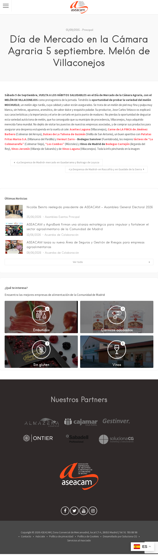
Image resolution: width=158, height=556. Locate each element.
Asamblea (51, 216)
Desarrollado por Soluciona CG (120, 536)
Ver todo (78, 262)
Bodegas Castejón (118, 144)
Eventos (63, 216)
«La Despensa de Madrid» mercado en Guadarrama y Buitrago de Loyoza (57, 162)
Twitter (74, 512)
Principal (87, 30)
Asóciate (40, 536)
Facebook (65, 512)
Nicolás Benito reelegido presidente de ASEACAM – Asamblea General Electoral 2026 (90, 207)
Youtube (83, 512)
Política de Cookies (88, 536)
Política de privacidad (61, 536)
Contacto (26, 536)
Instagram (93, 512)
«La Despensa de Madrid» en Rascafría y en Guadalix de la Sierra (105, 169)
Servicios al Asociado (79, 540)
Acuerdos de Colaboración (61, 234)
